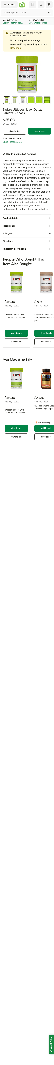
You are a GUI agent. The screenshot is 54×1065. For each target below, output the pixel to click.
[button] (7, 100)
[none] (41, 4)
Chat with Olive (51, 1044)
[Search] (49, 13)
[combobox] (27, 12)
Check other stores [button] (12, 142)
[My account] (41, 4)
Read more (15, 48)
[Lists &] (32, 4)
